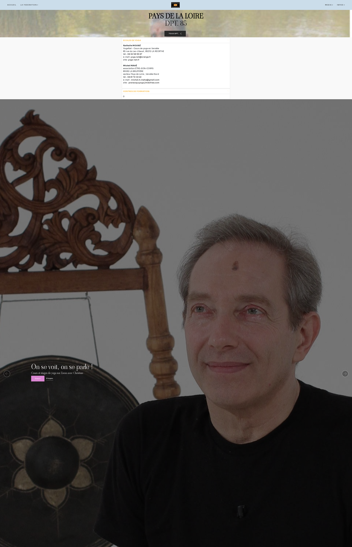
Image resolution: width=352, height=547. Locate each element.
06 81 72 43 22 (134, 77)
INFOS (340, 5)
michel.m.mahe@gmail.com (145, 80)
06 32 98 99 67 (134, 54)
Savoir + (39, 379)
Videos (51, 378)
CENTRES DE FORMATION (136, 91)
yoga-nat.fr (133, 60)
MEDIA (328, 5)
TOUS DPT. (173, 34)
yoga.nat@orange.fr (141, 57)
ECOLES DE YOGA (132, 40)
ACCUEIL (11, 5)
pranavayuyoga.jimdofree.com (144, 83)
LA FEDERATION (28, 5)
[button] (7, 374)
